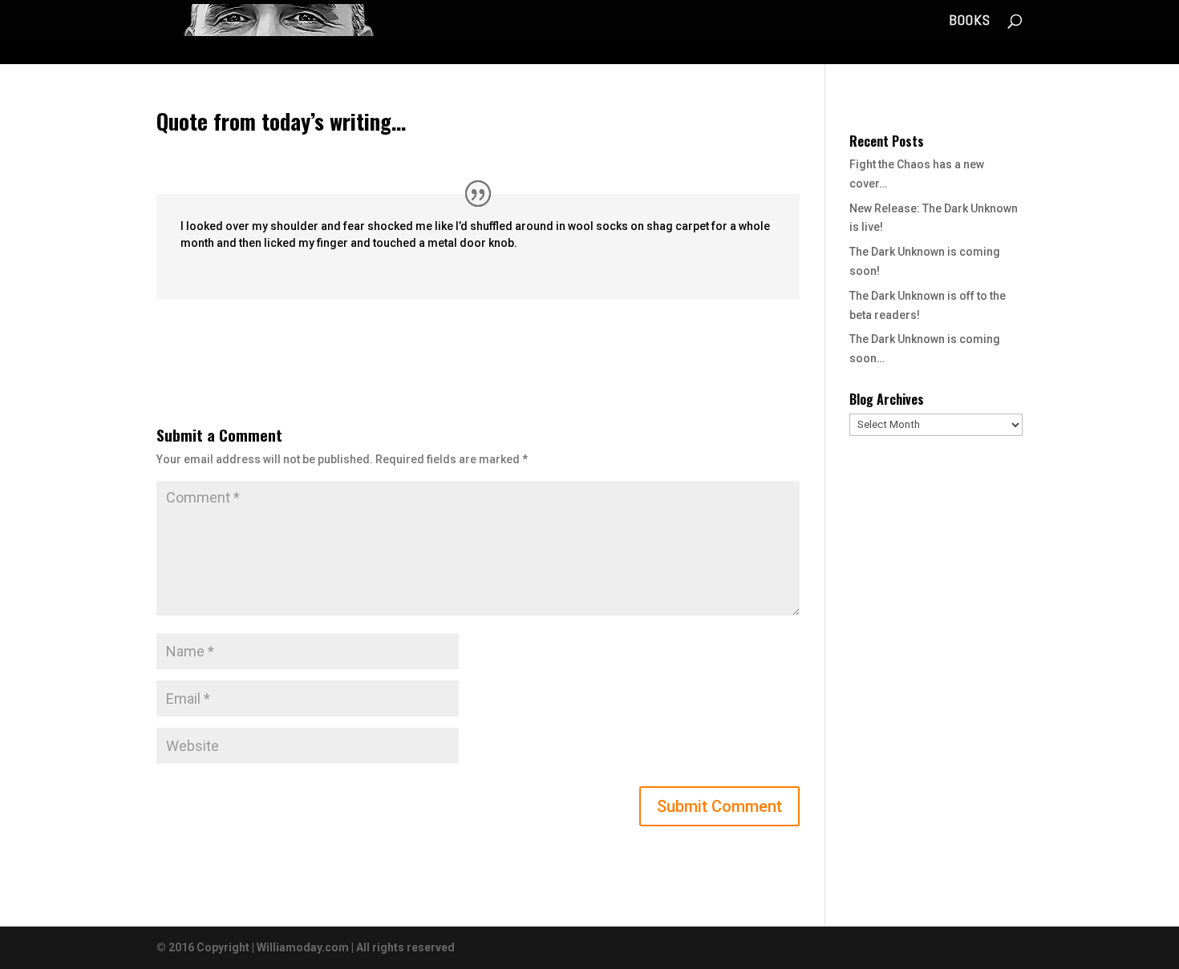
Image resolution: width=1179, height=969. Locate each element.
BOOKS (970, 21)
